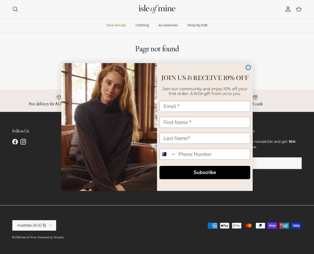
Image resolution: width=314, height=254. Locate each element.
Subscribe (205, 172)
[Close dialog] (248, 67)
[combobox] (168, 154)
